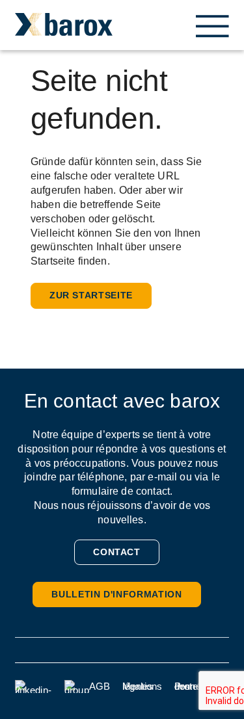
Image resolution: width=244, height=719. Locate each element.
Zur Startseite (91, 295)
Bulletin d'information (116, 594)
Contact (116, 552)
